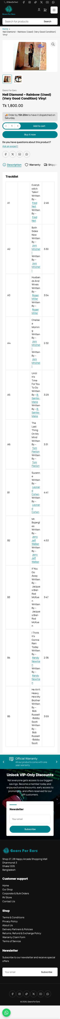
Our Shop (7, 889)
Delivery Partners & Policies (17, 929)
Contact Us (8, 901)
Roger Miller (35, 297)
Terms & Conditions (13, 917)
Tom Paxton (36, 449)
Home (5, 28)
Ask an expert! (10, 146)
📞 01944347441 (11, 2)
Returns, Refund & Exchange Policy (21, 933)
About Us (7, 925)
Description (14, 164)
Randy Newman (36, 661)
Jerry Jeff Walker (35, 540)
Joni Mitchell (36, 249)
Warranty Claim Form (13, 937)
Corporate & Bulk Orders (15, 893)
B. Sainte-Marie (36, 398)
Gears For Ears (9, 90)
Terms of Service (11, 941)
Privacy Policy (10, 921)
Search (47, 21)
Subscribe (30, 829)
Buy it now (30, 134)
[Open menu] (54, 10)
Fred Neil (34, 204)
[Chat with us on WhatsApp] (6, 1013)
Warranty (34, 164)
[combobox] (30, 21)
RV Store (7, 897)
